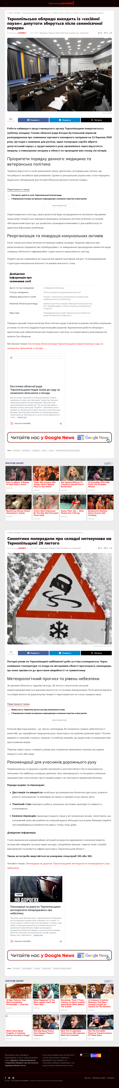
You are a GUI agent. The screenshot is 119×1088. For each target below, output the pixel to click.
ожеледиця (26, 968)
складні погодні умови (62, 968)
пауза (44, 450)
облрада (35, 450)
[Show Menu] (6, 3)
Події (58, 33)
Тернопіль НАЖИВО (22, 1080)
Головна (10, 13)
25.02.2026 (34, 548)
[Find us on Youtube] (9, 1078)
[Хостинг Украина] (96, 1055)
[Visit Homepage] (61, 3)
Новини (51, 33)
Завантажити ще (59, 205)
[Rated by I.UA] (85, 1055)
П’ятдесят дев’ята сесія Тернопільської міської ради (36, 195)
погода (37, 968)
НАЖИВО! (22, 33)
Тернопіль (84, 33)
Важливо (17, 13)
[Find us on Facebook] (5, 1078)
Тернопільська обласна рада (67, 450)
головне (16, 450)
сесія (51, 450)
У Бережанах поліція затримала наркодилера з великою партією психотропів (49, 199)
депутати (26, 450)
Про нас (88, 1078)
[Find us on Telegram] (13, 1078)
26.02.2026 (34, 33)
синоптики (46, 968)
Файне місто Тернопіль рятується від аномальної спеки (38, 710)
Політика (64, 33)
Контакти (110, 1078)
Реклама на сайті (99, 1078)
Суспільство (74, 33)
